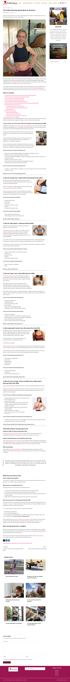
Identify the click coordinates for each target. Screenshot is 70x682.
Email (27, 656)
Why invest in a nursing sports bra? (13, 113)
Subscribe (55, 3)
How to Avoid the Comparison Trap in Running (37, 547)
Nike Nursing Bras (10, 109)
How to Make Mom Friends (12, 576)
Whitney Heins (6, 12)
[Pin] (35, 590)
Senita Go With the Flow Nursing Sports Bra (15, 106)
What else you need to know (10, 110)
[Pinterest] (64, 3)
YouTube (57, 673)
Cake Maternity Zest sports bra (11, 275)
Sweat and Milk (6, 385)
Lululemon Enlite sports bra (10, 230)
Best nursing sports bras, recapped (12, 117)
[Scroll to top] (68, 678)
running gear (24, 543)
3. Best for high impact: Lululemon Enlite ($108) (14, 98)
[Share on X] (4, 540)
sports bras (29, 543)
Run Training (8, 7)
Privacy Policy (9, 680)
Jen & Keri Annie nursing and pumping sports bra (24, 125)
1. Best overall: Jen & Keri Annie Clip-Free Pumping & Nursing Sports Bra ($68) (20, 95)
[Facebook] (60, 3)
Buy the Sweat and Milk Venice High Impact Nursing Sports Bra (18, 424)
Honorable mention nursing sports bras (13, 104)
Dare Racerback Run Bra (9, 346)
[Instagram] (59, 3)
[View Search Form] (66, 3)
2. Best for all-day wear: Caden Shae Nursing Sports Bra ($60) (17, 96)
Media (5, 680)
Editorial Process (19, 680)
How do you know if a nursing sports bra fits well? (16, 115)
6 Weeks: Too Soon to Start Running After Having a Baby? (13, 548)
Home (4, 7)
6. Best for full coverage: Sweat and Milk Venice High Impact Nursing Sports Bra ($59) (22, 103)
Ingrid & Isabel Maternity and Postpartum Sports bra (15, 440)
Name (5, 656)
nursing (11, 543)
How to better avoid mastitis (12, 112)
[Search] (65, 62)
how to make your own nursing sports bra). (37, 89)
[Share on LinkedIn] (9, 540)
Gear (11, 7)
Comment (5, 641)
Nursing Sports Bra (7, 188)
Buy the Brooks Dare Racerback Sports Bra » (14, 376)
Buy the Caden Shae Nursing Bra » (11, 219)
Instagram (57, 670)
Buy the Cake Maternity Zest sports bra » (13, 323)
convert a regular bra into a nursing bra (22, 519)
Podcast (50, 3)
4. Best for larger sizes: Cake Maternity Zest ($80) (14, 100)
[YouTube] (62, 3)
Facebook (57, 671)
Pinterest (57, 675)
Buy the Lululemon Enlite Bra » (10, 269)
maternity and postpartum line (16, 449)
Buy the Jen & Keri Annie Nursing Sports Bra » (14, 173)
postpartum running (17, 543)
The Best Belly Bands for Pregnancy (14, 623)
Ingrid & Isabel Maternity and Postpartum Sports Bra (16, 107)
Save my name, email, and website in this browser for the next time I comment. (18, 659)
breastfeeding (6, 543)
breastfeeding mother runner (17, 83)
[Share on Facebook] (6, 540)
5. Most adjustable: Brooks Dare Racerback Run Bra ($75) (16, 101)
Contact (13, 680)
